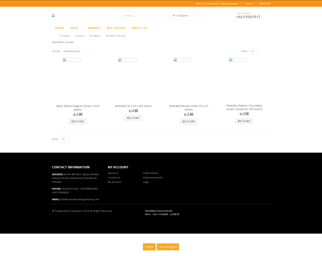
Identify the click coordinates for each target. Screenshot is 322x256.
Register (265, 3)
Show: (245, 51)
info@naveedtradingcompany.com (79, 199)
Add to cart (77, 121)
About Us (139, 28)
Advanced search (153, 177)
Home (59, 28)
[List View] (268, 51)
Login (146, 182)
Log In (248, 3)
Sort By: (56, 51)
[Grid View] (264, 51)
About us (113, 173)
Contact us (114, 177)
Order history (150, 173)
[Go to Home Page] (53, 36)
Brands (94, 28)
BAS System (116, 28)
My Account (114, 182)
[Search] (199, 15)
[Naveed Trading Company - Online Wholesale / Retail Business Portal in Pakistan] (69, 15)
